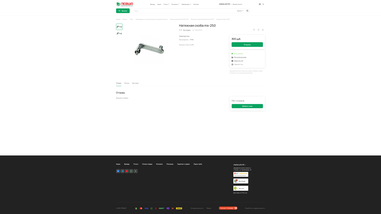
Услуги (135, 164)
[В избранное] (254, 30)
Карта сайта (198, 164)
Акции (118, 164)
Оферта (209, 208)
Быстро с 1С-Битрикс (227, 208)
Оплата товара (147, 164)
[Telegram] (122, 171)
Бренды (126, 164)
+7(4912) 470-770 (224, 4)
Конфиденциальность (197, 208)
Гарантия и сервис (183, 164)
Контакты (159, 164)
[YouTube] (127, 171)
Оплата (126, 83)
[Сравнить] (259, 30)
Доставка (135, 83)
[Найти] (247, 10)
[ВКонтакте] (118, 171)
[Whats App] (131, 171)
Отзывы (118, 83)
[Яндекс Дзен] (136, 171)
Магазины (170, 164)
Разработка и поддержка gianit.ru (255, 208)
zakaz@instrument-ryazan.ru (242, 168)
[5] (149, 49)
